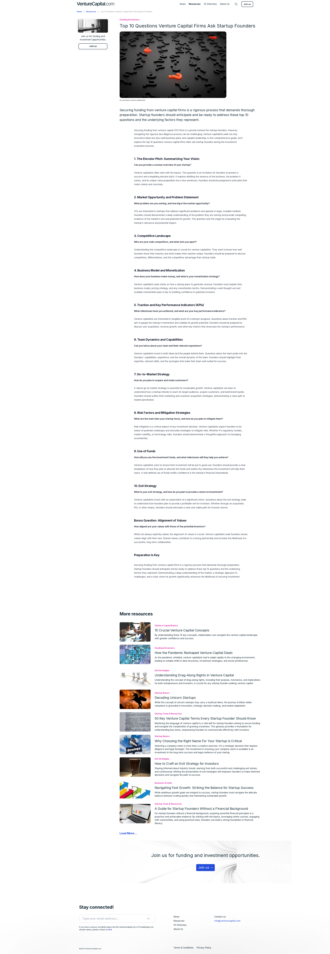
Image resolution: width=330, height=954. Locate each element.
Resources (195, 4)
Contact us (220, 916)
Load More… (128, 833)
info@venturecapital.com (227, 921)
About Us (224, 4)
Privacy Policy (204, 947)
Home (79, 11)
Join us (247, 4)
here (110, 929)
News (183, 4)
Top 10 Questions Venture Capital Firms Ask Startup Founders (126, 11)
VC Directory (210, 4)
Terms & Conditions (184, 947)
